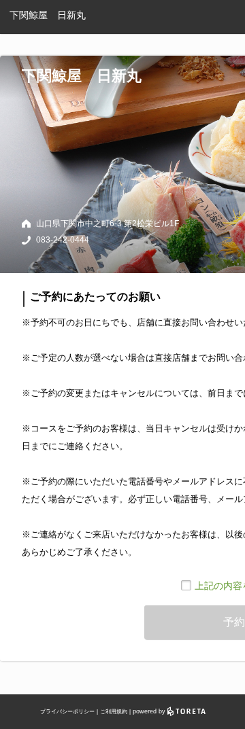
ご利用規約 (113, 712)
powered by (150, 711)
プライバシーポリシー (67, 712)
